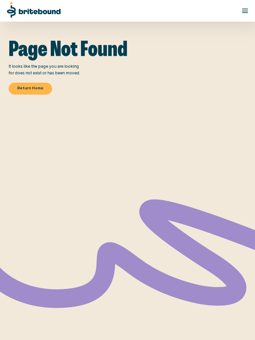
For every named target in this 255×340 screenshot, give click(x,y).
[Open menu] (245, 11)
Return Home (30, 88)
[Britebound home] (33, 10)
